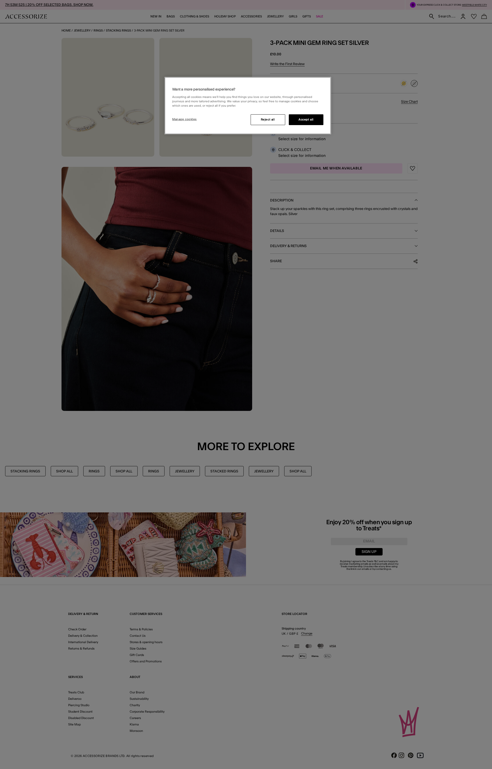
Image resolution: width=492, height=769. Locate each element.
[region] (248, 105)
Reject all (268, 119)
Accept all (306, 119)
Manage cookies (184, 119)
